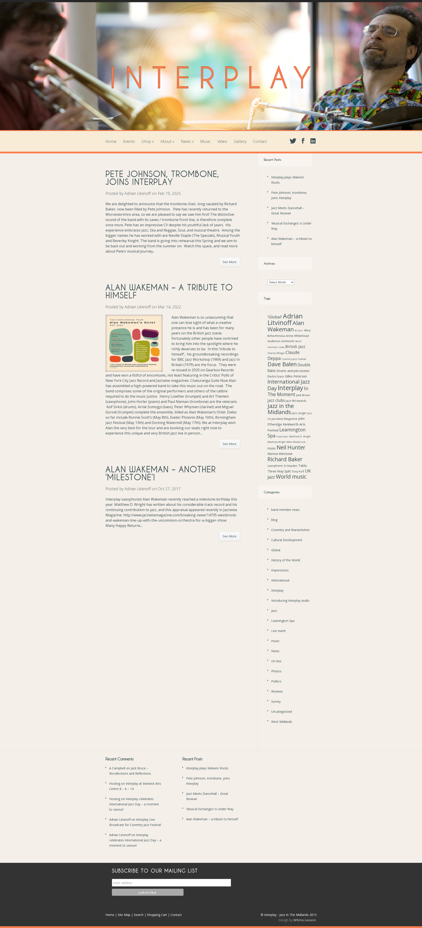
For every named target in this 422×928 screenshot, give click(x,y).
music (271, 448)
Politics (276, 681)
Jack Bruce (303, 395)
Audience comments (281, 341)
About (167, 141)
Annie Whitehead (297, 336)
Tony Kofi (298, 471)
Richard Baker (284, 459)
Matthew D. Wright (300, 436)
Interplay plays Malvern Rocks (207, 768)
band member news (285, 510)
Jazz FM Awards (296, 401)
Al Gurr (299, 330)
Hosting (114, 783)
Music (205, 141)
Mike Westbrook (296, 441)
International (280, 580)
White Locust (304, 920)
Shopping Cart (157, 915)
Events (129, 141)
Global (275, 550)
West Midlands (281, 722)
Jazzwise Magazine (284, 419)
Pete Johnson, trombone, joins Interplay (162, 177)
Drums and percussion (292, 370)
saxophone (275, 466)
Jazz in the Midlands (280, 409)
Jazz (274, 610)
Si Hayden (290, 466)
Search (139, 915)
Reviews (277, 691)
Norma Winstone (280, 453)
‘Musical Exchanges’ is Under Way (209, 809)
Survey (276, 701)
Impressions (280, 570)
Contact (260, 141)
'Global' (274, 317)
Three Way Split (279, 471)
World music (291, 476)
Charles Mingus (276, 353)
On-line (276, 661)
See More (229, 262)
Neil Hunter (291, 447)
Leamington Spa (286, 433)
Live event (278, 631)
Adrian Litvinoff (138, 193)
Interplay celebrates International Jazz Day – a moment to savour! (134, 804)
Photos (276, 671)
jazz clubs (276, 400)
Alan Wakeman (285, 326)
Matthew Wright (276, 441)
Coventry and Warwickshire (290, 530)
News (187, 141)
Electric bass (275, 376)
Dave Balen (282, 364)
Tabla (302, 465)
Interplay (290, 388)
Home (111, 141)
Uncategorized (281, 711)
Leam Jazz (282, 436)
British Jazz (295, 346)
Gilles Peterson (296, 376)
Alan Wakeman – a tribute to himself (169, 291)
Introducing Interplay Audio (290, 600)
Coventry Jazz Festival (294, 359)
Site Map (124, 915)
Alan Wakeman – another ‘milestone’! (161, 473)
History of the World (285, 560)
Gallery (240, 141)
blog (274, 520)
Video (222, 141)
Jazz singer (299, 413)
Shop (148, 141)
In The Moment (287, 391)
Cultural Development (286, 540)
